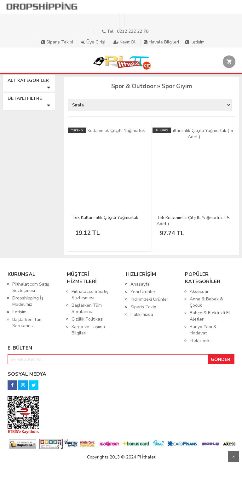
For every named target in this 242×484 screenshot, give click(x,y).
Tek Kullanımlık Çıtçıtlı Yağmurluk (105, 217)
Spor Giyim (177, 86)
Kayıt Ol (126, 42)
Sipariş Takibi (59, 42)
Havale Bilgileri (163, 42)
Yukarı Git (233, 456)
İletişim (197, 42)
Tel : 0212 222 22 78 (127, 31)
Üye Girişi (95, 42)
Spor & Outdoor (133, 86)
